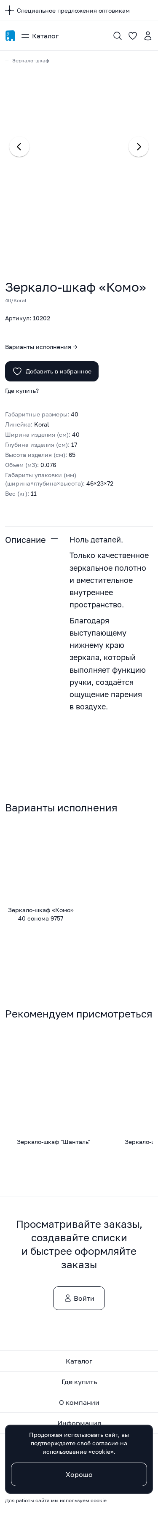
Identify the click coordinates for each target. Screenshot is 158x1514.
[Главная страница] (10, 35)
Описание (25, 539)
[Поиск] (117, 36)
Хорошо (79, 1474)
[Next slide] (139, 147)
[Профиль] (148, 36)
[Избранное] (133, 36)
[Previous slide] (19, 147)
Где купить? (22, 390)
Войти (84, 1298)
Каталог (45, 36)
